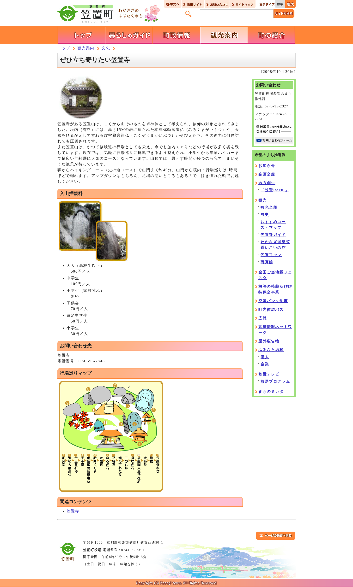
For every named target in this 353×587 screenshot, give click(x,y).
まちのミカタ (271, 391)
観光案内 (85, 48)
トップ (63, 48)
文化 (106, 48)
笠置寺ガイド (273, 235)
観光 (262, 200)
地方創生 (266, 183)
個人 (265, 357)
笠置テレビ (269, 374)
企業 (265, 364)
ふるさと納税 (271, 350)
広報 (262, 318)
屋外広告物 (269, 341)
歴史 (265, 214)
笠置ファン (271, 255)
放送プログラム (275, 381)
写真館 (267, 262)
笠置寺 (73, 511)
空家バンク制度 (273, 301)
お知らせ (266, 166)
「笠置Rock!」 (275, 190)
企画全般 (266, 174)
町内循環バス (271, 309)
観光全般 (269, 207)
